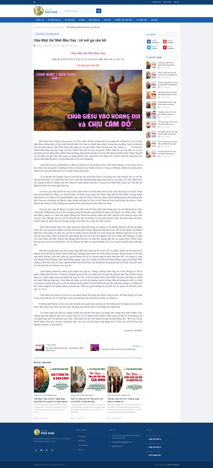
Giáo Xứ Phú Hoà (173, 465)
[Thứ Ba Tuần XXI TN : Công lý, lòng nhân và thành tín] (124, 379)
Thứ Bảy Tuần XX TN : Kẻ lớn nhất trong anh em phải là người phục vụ (167, 113)
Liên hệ (176, 2)
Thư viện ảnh (83, 445)
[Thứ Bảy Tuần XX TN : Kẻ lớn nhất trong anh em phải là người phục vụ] (151, 114)
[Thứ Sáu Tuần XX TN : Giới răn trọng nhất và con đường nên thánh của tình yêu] (151, 124)
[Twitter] (47, 450)
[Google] (52, 450)
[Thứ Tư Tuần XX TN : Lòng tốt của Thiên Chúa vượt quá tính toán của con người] (151, 144)
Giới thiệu (167, 2)
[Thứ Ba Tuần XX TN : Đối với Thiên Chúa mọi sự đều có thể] (151, 154)
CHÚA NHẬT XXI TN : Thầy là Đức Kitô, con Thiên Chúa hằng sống (167, 103)
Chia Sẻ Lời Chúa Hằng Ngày (53, 27)
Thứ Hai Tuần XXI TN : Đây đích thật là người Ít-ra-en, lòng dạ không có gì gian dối (167, 93)
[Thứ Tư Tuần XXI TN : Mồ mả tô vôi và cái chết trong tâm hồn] (88, 379)
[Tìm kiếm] (98, 11)
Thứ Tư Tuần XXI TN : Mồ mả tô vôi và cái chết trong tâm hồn (87, 400)
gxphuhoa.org (117, 446)
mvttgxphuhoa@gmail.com (122, 442)
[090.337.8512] (34, 2)
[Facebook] (36, 450)
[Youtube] (41, 450)
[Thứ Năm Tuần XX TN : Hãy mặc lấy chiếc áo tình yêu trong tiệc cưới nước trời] (151, 134)
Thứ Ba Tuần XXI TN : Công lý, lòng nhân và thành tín (123, 400)
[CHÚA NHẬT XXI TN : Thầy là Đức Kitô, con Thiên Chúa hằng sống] (151, 104)
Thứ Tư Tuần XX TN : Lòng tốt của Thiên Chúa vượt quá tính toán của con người (167, 142)
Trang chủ (156, 2)
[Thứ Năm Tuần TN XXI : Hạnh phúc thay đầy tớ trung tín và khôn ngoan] (51, 379)
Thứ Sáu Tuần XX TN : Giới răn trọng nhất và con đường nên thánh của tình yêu (167, 123)
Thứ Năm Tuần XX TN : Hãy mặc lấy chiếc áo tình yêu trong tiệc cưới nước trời (168, 133)
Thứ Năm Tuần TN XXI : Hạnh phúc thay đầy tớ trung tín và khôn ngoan (51, 400)
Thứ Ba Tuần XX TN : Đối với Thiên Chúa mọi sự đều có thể (167, 152)
